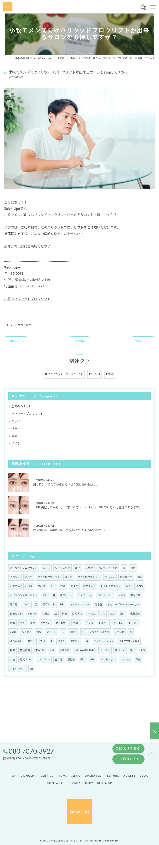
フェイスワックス (80, 604)
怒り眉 (13, 604)
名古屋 (98, 604)
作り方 (89, 622)
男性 (128, 586)
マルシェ (110, 577)
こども (29, 577)
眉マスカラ (89, 586)
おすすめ (15, 586)
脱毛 (14, 436)
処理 (42, 641)
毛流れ (77, 622)
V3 (87, 641)
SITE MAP (104, 783)
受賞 (12, 650)
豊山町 (41, 586)
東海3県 (39, 650)
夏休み (102, 622)
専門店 (91, 613)
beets (13, 632)
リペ (102, 613)
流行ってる (49, 604)
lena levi (32, 613)
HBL (62, 604)
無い (44, 595)
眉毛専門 (77, 613)
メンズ (46, 568)
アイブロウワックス (49, 577)
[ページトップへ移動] (152, 754)
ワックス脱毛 (62, 568)
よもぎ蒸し (16, 641)
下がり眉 (135, 595)
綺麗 (64, 613)
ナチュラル (61, 622)
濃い (122, 613)
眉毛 (77, 568)
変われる (75, 641)
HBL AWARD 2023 (129, 641)
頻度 (132, 568)
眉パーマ (120, 650)
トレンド (134, 622)
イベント (15, 577)
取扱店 (45, 613)
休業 (51, 650)
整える (59, 659)
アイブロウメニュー (89, 577)
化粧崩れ (135, 613)
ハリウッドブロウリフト (19, 325)
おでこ (31, 641)
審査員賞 (25, 650)
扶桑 (62, 586)
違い (132, 650)
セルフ (121, 595)
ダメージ (52, 632)
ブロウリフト (105, 595)
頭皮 (38, 632)
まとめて (105, 650)
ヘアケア (26, 632)
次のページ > (143, 341)
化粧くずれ (16, 613)
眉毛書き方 (126, 577)
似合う (73, 632)
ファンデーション (104, 641)
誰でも (61, 641)
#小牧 (109, 374)
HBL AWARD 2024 (85, 650)
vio (31, 668)
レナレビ (119, 632)
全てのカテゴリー (23, 406)
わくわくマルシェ (111, 586)
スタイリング (85, 595)
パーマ (15, 429)
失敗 (142, 650)
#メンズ (94, 374)
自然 (32, 622)
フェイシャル (17, 668)
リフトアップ (108, 659)
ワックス (126, 659)
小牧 (12, 659)
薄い (92, 659)
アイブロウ (44, 659)
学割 (22, 622)
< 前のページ (16, 341)
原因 (12, 622)
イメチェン (117, 622)
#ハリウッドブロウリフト (64, 374)
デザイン (17, 421)
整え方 (68, 577)
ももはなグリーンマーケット (123, 604)
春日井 (29, 586)
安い (82, 659)
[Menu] (152, 6)
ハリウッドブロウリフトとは (101, 568)
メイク (15, 444)
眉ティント (66, 595)
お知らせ (64, 650)
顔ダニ (74, 586)
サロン (139, 586)
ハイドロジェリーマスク (23, 595)
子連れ (71, 659)
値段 (138, 659)
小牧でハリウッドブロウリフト (27, 299)
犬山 (52, 586)
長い (112, 613)
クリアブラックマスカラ (95, 632)
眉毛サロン (26, 659)
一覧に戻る (79, 341)
